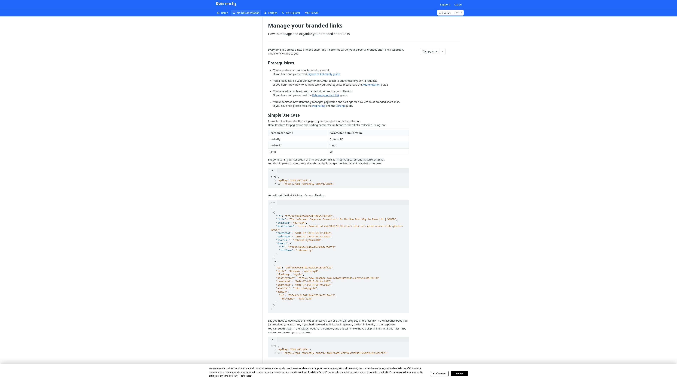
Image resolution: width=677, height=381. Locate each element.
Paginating (318, 105)
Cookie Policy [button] (388, 372)
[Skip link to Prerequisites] (265, 63)
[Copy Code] (405, 176)
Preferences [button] (245, 376)
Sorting (340, 105)
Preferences (439, 373)
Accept (459, 373)
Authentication (371, 84)
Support (445, 4)
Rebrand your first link (325, 95)
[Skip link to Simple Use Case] (265, 115)
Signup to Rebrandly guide (324, 74)
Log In (458, 4)
